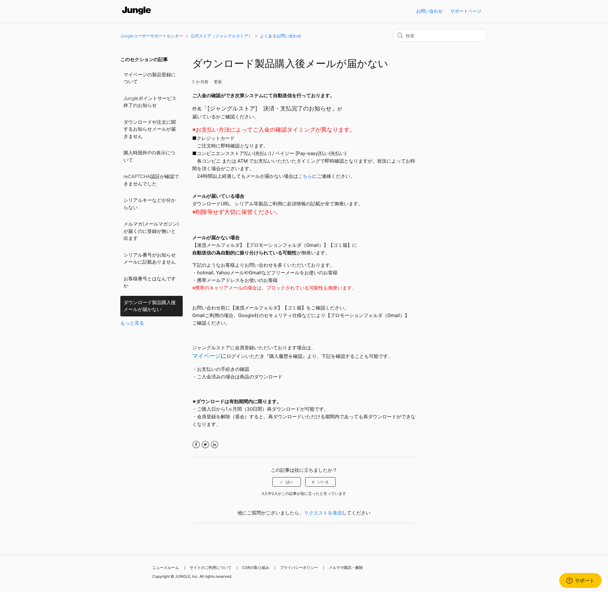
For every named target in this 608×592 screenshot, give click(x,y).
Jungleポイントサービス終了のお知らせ (150, 102)
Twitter (205, 445)
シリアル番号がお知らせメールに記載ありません (150, 258)
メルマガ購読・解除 (346, 567)
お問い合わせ (429, 11)
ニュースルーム (165, 567)
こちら (305, 176)
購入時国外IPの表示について (149, 156)
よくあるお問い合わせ (280, 35)
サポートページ (465, 11)
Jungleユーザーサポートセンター (151, 35)
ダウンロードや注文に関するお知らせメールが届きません (150, 129)
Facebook (196, 445)
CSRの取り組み (255, 567)
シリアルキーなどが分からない (150, 203)
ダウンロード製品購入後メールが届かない (150, 306)
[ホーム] (136, 14)
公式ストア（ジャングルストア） (221, 35)
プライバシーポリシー (299, 567)
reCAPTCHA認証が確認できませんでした (151, 180)
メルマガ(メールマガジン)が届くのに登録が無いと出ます (151, 231)
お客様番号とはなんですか (150, 282)
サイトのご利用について (210, 567)
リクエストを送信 (323, 513)
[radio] (286, 482)
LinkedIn (214, 445)
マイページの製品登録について (150, 78)
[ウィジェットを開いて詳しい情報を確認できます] (580, 581)
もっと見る (132, 323)
